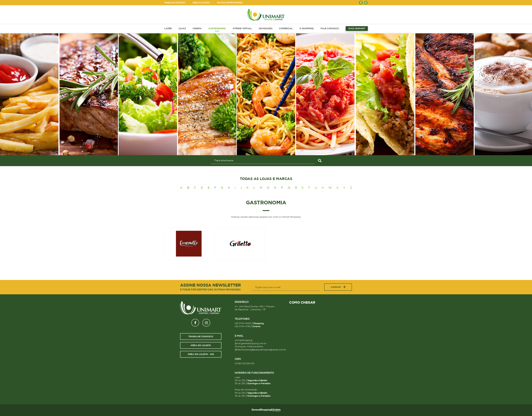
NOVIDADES (265, 28)
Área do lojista (200, 345)
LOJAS (182, 28)
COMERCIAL (286, 28)
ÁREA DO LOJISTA (201, 3)
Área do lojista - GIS (201, 354)
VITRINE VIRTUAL (242, 28)
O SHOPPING (307, 28)
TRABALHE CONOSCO (174, 3)
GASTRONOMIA (217, 28)
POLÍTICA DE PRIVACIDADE (229, 3)
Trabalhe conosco (200, 336)
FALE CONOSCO (330, 28)
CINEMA (197, 28)
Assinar (336, 287)
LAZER (168, 28)
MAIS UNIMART (356, 28)
